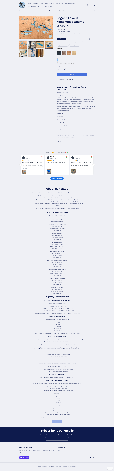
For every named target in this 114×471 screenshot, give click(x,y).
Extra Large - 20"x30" (63, 42)
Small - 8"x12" (61, 38)
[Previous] (20, 165)
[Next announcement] (94, 11)
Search (59, 450)
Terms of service (65, 466)
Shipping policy (73, 466)
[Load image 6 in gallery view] (32, 53)
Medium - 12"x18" (72, 38)
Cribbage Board (75, 45)
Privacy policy (58, 466)
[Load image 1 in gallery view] (23, 45)
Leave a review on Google (57, 178)
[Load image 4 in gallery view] (49, 45)
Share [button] (59, 141)
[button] (36, 3)
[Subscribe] (67, 439)
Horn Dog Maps (44, 466)
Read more (24, 168)
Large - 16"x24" (84, 38)
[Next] (93, 165)
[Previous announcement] (19, 11)
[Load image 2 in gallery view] (32, 45)
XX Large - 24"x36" (76, 42)
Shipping (58, 31)
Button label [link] (57, 421)
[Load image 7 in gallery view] (40, 53)
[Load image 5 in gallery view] (23, 53)
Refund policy (51, 466)
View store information (63, 83)
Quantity (58, 66)
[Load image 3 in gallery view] (40, 45)
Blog (59, 452)
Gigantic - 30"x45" (62, 45)
